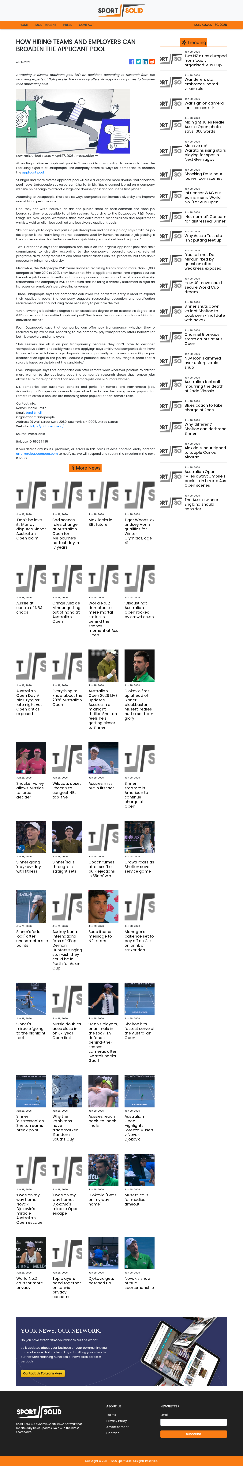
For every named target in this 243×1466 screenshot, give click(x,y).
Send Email (33, 412)
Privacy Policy (116, 1421)
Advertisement (117, 1427)
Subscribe (193, 1434)
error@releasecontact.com (37, 453)
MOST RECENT (45, 25)
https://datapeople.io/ (47, 426)
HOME (24, 25)
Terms (111, 1415)
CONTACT (86, 25)
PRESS (67, 25)
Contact (112, 1433)
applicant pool (33, 172)
